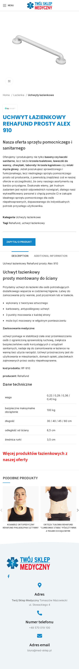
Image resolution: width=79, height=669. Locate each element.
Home (6, 95)
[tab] (20, 255)
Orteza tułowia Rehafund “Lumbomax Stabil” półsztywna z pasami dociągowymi (58, 528)
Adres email (39, 645)
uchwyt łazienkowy (33, 223)
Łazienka (19, 95)
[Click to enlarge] (9, 81)
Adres (39, 594)
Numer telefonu (39, 622)
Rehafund (14, 223)
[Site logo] (39, 5)
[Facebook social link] (8, 576)
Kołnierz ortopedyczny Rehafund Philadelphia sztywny (21, 526)
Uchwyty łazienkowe (41, 95)
